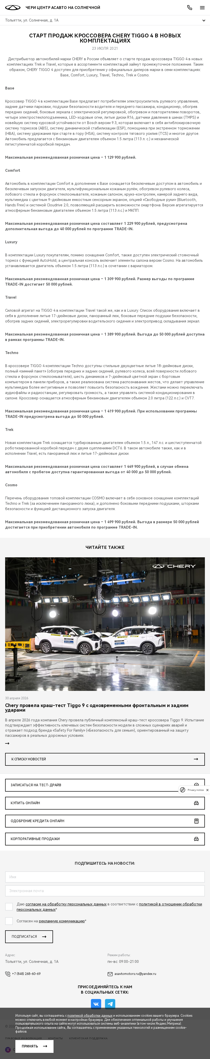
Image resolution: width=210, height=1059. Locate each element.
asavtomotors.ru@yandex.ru (135, 974)
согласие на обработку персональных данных (66, 904)
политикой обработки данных (89, 1015)
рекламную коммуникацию (62, 921)
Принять (30, 1046)
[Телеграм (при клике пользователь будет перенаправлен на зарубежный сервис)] (110, 1004)
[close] (207, 790)
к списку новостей (29, 759)
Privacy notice (196, 790)
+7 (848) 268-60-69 (26, 974)
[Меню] (202, 7)
